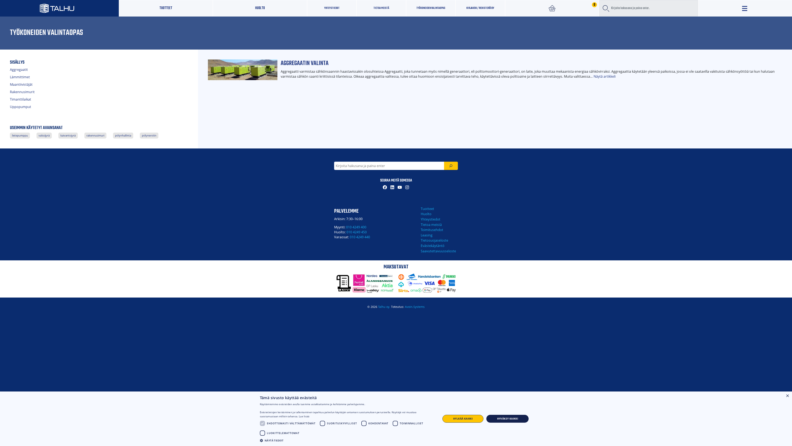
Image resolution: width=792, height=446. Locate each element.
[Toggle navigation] (745, 8)
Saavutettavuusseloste (438, 251)
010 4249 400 (356, 227)
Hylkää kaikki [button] (463, 418)
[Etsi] (451, 166)
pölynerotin (149, 135)
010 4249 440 (360, 237)
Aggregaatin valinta (305, 63)
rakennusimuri (95, 135)
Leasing (427, 235)
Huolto (260, 8)
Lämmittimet (20, 77)
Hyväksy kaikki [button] (507, 418)
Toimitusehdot (432, 230)
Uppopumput (20, 106)
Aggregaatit (19, 69)
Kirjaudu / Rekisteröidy (480, 8)
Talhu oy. (384, 307)
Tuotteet (165, 8)
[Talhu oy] (59, 8)
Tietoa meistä (381, 8)
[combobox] (648, 8)
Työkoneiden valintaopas (430, 8)
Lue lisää (304, 416)
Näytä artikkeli (605, 76)
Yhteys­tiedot (331, 8)
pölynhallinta (123, 135)
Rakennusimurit (22, 92)
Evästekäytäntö (432, 245)
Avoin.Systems (415, 307)
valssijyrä (44, 135)
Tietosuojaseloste (434, 240)
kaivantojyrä (68, 135)
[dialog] (396, 418)
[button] (348, 440)
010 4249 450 (356, 232)
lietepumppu (20, 135)
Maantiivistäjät (21, 84)
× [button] (787, 395)
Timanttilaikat (20, 99)
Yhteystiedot (430, 219)
